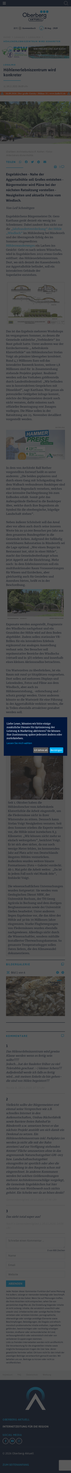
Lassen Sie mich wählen (19, 743)
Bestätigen (56, 750)
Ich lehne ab (40, 750)
